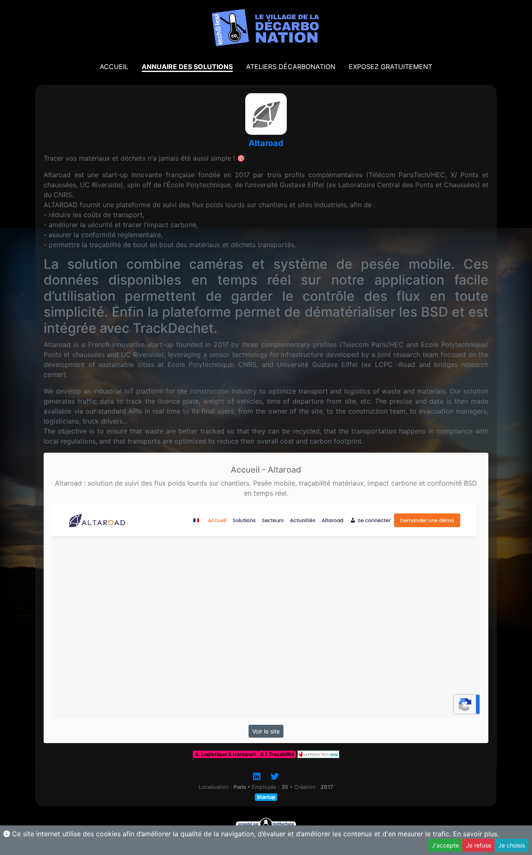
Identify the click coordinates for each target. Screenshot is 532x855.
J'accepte (445, 845)
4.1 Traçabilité (277, 754)
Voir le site (266, 731)
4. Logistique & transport (225, 754)
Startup (266, 797)
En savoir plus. (476, 834)
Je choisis (511, 845)
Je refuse (478, 845)
